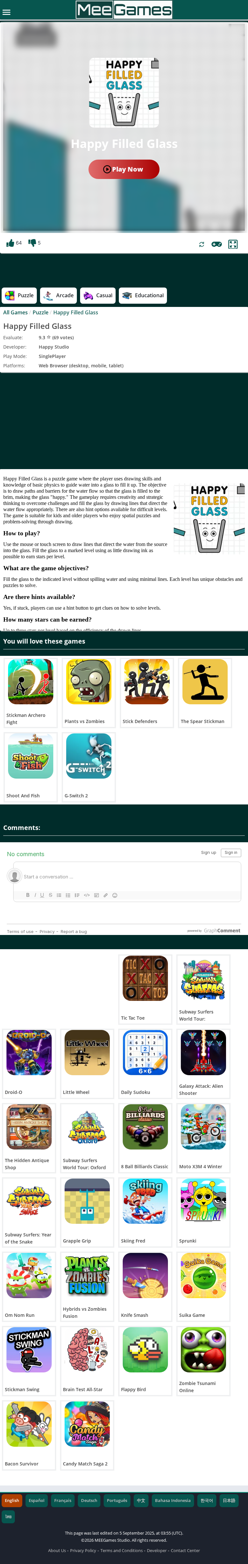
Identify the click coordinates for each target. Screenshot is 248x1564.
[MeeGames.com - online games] (124, 9)
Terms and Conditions (121, 1550)
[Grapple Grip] (87, 1201)
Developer (157, 1550)
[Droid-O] (29, 1052)
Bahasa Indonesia (173, 1500)
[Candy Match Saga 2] (87, 1424)
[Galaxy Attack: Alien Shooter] (203, 1052)
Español (37, 1500)
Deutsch (89, 1500)
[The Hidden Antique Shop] (29, 1126)
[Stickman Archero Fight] (31, 681)
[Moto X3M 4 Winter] (203, 1126)
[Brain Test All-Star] (87, 1349)
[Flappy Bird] (145, 1349)
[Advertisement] (124, 420)
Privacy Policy (83, 1550)
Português (117, 1500)
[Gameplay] (216, 244)
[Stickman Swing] (29, 1349)
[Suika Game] (203, 1275)
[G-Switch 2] (89, 756)
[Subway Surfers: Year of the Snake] (29, 1201)
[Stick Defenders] (147, 681)
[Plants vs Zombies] (89, 681)
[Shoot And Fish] (31, 756)
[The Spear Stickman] (205, 681)
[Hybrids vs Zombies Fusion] (87, 1275)
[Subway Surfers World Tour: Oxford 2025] (87, 1126)
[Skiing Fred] (145, 1201)
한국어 (207, 1500)
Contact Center (185, 1550)
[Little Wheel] (87, 1052)
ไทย (8, 1516)
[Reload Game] (202, 244)
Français (62, 1500)
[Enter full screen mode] (233, 244)
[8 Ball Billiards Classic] (145, 1126)
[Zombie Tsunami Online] (203, 1349)
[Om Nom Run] (29, 1275)
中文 (141, 1500)
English (12, 1500)
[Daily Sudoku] (145, 1052)
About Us (57, 1550)
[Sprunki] (203, 1201)
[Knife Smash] (145, 1275)
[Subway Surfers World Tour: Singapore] (203, 978)
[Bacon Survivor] (29, 1424)
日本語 (229, 1500)
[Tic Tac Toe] (145, 978)
